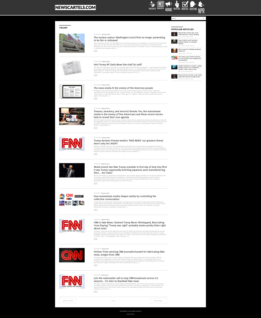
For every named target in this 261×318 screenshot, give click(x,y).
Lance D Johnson (190, 62)
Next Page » (158, 301)
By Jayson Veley (105, 193)
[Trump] (75, 9)
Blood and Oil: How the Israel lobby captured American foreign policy (190, 76)
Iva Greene (189, 53)
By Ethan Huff (105, 249)
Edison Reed (189, 71)
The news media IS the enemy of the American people (123, 88)
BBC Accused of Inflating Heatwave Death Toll (189, 50)
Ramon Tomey (189, 36)
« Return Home (67, 301)
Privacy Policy (130, 314)
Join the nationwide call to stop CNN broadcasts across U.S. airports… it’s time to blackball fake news (126, 280)
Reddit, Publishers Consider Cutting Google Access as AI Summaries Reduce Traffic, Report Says (190, 67)
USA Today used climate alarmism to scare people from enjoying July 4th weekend (189, 58)
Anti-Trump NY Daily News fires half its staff (118, 64)
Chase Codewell (190, 45)
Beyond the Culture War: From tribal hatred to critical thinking (188, 33)
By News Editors (106, 34)
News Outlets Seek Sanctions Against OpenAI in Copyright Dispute (188, 42)
